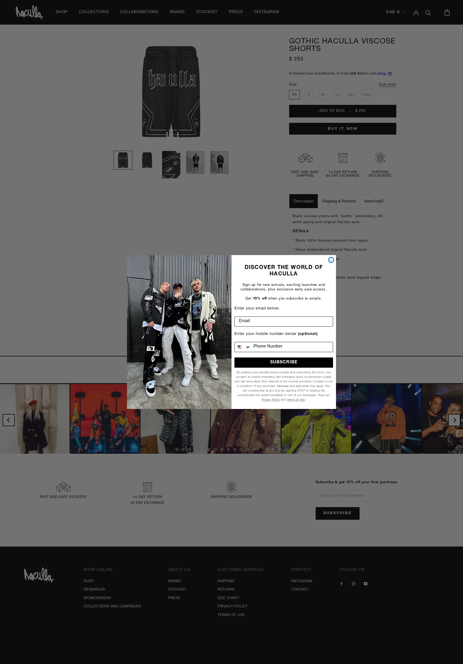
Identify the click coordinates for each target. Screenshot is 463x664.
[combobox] (243, 347)
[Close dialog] (331, 260)
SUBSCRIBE (283, 362)
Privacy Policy (271, 400)
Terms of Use (296, 400)
